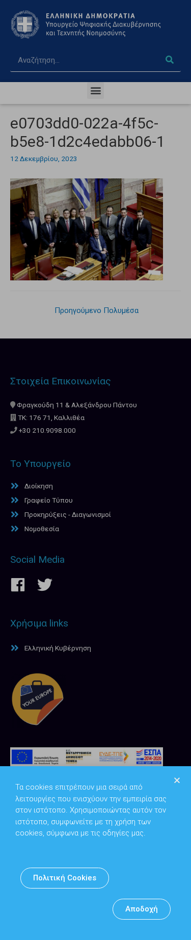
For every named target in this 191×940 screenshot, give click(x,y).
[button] (64, 878)
